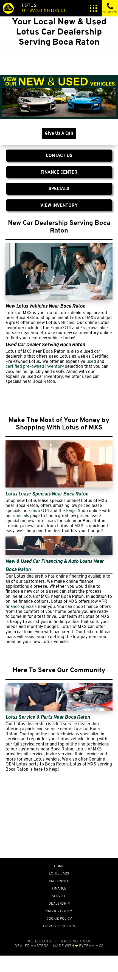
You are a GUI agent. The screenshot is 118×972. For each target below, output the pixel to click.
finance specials (21, 606)
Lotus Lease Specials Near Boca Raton (46, 494)
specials (21, 515)
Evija (85, 328)
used (91, 361)
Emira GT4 (60, 328)
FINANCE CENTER (59, 172)
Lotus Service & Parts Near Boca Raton (47, 717)
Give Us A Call (59, 133)
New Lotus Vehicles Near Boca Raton (45, 306)
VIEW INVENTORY (59, 205)
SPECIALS (59, 188)
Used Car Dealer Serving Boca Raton (45, 344)
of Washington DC (44, 8)
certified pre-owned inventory (34, 366)
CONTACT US (59, 155)
